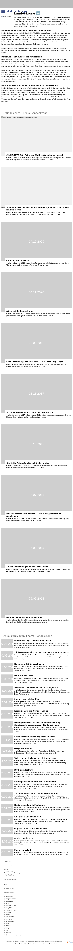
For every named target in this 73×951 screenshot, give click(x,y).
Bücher (7, 903)
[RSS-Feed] (67, 942)
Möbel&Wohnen (10, 916)
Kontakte (8, 914)
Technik (8, 927)
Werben (13, 941)
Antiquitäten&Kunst (10, 898)
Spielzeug (8, 925)
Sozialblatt (56, 943)
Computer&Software (11, 905)
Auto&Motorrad (9, 901)
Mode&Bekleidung (10, 919)
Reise (7, 923)
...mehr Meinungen (10, 888)
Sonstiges (8, 932)
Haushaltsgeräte (10, 908)
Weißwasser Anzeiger (48, 943)
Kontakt (22, 941)
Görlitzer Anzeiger (19, 943)
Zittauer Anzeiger (28, 943)
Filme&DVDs (9, 907)
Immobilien (8, 912)
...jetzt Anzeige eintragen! (14, 934)
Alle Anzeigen (9, 896)
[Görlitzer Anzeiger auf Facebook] (69, 942)
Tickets (7, 928)
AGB (26, 941)
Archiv (46, 941)
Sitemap (51, 941)
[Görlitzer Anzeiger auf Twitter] (71, 942)
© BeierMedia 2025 (57, 941)
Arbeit (7, 899)
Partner (17, 941)
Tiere (7, 930)
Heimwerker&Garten (11, 910)
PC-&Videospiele (10, 921)
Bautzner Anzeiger (37, 943)
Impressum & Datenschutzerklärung (36, 941)
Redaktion (8, 941)
